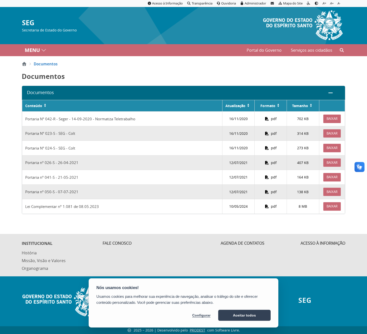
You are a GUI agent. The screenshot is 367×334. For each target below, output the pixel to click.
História (29, 253)
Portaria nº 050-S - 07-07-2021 (51, 191)
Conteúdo (33, 105)
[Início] (24, 64)
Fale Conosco (117, 243)
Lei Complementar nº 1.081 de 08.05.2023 (62, 206)
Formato (267, 105)
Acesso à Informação (323, 243)
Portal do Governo (264, 50)
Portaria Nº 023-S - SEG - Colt (50, 133)
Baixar (332, 118)
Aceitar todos (244, 315)
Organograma (35, 268)
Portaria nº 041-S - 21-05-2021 (51, 177)
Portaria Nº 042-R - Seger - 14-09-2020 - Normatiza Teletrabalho (80, 118)
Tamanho (300, 105)
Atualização (235, 105)
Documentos (40, 92)
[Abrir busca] (341, 50)
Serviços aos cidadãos (311, 50)
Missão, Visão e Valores (44, 260)
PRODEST (197, 330)
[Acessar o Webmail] (272, 3)
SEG (28, 23)
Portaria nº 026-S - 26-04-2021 (51, 162)
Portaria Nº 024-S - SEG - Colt (50, 148)
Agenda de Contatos (242, 243)
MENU (32, 50)
